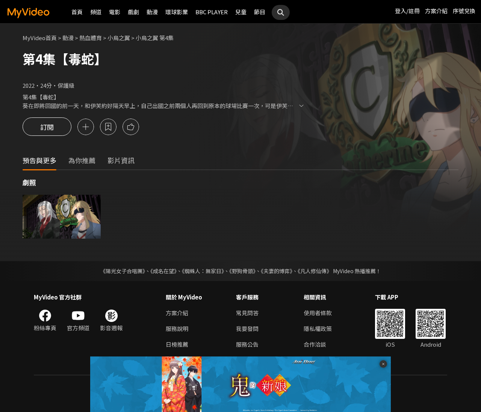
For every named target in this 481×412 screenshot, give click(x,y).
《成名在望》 (163, 271)
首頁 (77, 12)
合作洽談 (315, 344)
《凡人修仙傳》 (315, 271)
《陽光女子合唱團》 (122, 271)
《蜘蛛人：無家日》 (203, 271)
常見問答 (247, 313)
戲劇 (133, 12)
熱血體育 (90, 38)
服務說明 (177, 328)
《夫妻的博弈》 (276, 271)
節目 (259, 12)
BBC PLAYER (211, 12)
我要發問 (247, 328)
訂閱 (47, 127)
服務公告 (247, 344)
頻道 (95, 12)
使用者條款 (318, 313)
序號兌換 (464, 11)
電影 (114, 12)
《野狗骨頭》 (242, 271)
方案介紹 (436, 11)
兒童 (241, 12)
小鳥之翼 (118, 38)
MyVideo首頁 (40, 38)
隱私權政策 (318, 328)
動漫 (152, 12)
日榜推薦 (177, 344)
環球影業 (176, 12)
